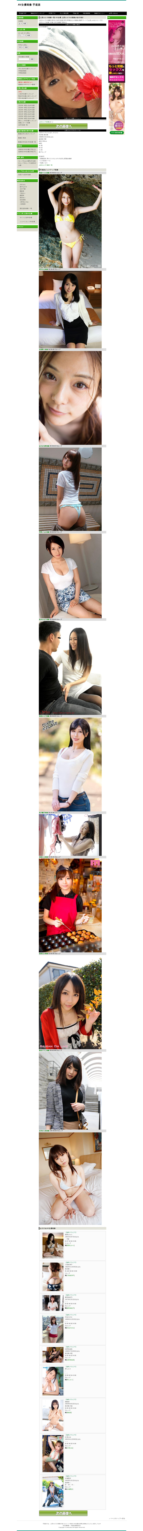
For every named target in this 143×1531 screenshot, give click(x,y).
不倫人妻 (76, 13)
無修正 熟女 (22, 138)
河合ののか (70, 1328)
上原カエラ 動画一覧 (46, 165)
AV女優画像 (66, 1525)
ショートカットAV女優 (27, 221)
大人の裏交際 (64, 13)
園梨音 (22, 191)
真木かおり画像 (44, 619)
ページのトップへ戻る (117, 1518)
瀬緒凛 (69, 1412)
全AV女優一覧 (23, 125)
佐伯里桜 (23, 200)
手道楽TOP (22, 13)
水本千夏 (23, 189)
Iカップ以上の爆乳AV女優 (27, 161)
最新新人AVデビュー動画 (26, 84)
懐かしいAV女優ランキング (27, 120)
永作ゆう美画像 (44, 1131)
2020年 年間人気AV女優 (26, 116)
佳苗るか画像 (43, 953)
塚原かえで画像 (44, 716)
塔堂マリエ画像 (44, 173)
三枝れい (23, 193)
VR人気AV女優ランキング (27, 68)
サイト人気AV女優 (26, 217)
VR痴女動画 (22, 71)
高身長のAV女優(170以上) (27, 149)
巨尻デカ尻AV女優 (24, 174)
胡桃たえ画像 (43, 857)
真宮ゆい (23, 197)
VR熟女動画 (22, 73)
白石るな (23, 184)
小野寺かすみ (24, 202)
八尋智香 (23, 204)
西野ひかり (70, 1245)
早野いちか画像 (44, 532)
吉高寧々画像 (43, 349)
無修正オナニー (99, 13)
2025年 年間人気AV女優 (26, 105)
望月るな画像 (43, 269)
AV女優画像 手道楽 (29, 4)
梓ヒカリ (70, 1379)
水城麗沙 (70, 1489)
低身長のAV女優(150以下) (27, 151)
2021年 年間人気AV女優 (26, 114)
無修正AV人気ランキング (26, 134)
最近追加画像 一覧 (26, 208)
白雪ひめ (70, 1448)
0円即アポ (52, 13)
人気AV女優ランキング (26, 94)
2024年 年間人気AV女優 (26, 107)
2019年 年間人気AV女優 (26, 118)
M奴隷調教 (86, 13)
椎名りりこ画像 (44, 1050)
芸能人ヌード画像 (24, 123)
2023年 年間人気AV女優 (26, 110)
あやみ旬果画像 (44, 446)
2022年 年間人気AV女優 (26, 112)
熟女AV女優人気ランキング (27, 96)
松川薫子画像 (43, 812)
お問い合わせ (113, 13)
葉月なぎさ (23, 187)
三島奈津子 (70, 1275)
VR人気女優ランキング (26, 98)
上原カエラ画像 (44, 122)
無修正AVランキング (37, 13)
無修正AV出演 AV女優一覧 (27, 142)
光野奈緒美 (70, 1360)
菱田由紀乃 (70, 1308)
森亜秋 (22, 195)
